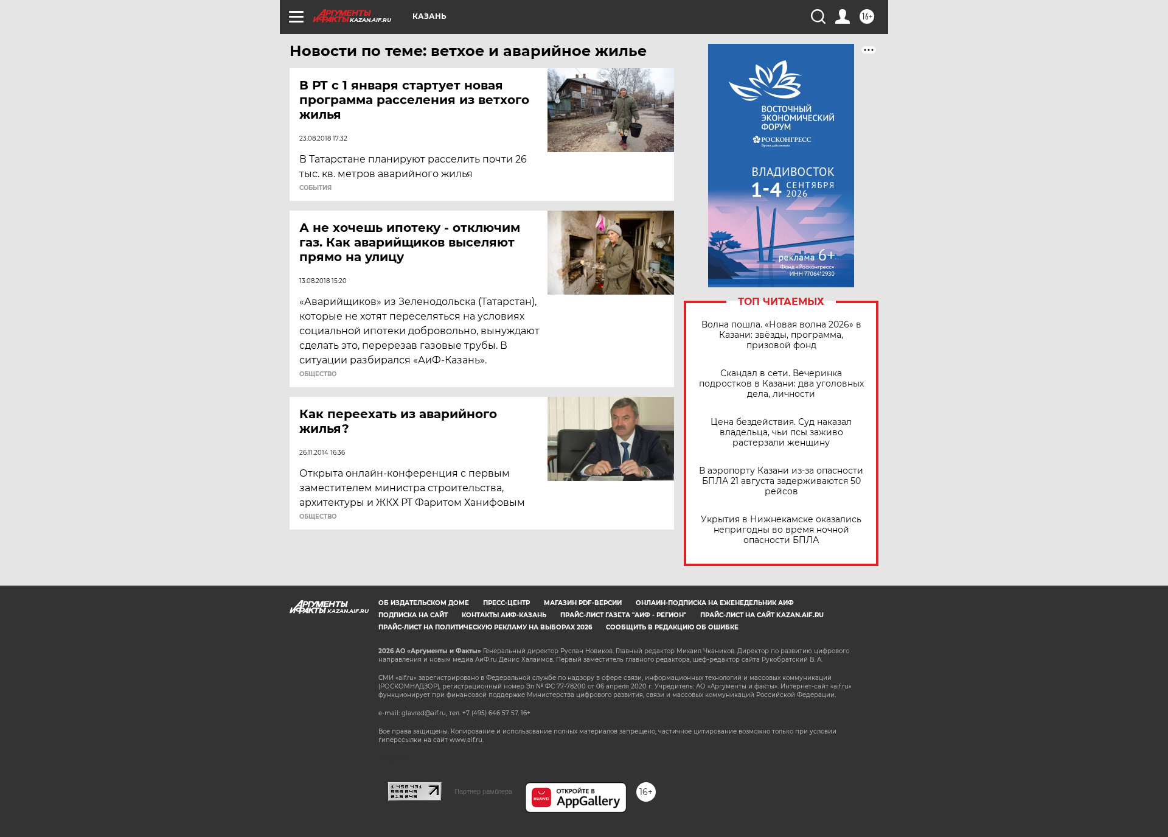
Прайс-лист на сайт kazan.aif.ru (762, 615)
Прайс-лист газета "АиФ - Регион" (623, 615)
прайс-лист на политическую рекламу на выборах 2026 (485, 627)
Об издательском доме (423, 603)
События (315, 188)
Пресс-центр (506, 603)
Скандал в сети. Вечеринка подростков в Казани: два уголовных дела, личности (781, 383)
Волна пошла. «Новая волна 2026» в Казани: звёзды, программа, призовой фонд (781, 335)
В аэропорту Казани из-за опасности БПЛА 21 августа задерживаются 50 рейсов (781, 481)
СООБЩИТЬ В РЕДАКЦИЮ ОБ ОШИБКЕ (672, 627)
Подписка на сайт (413, 615)
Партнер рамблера (483, 791)
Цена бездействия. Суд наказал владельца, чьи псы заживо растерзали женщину (781, 432)
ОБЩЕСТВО (317, 374)
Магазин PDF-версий (583, 603)
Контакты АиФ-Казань (504, 615)
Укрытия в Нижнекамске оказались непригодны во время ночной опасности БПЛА (781, 529)
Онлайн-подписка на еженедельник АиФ (715, 603)
